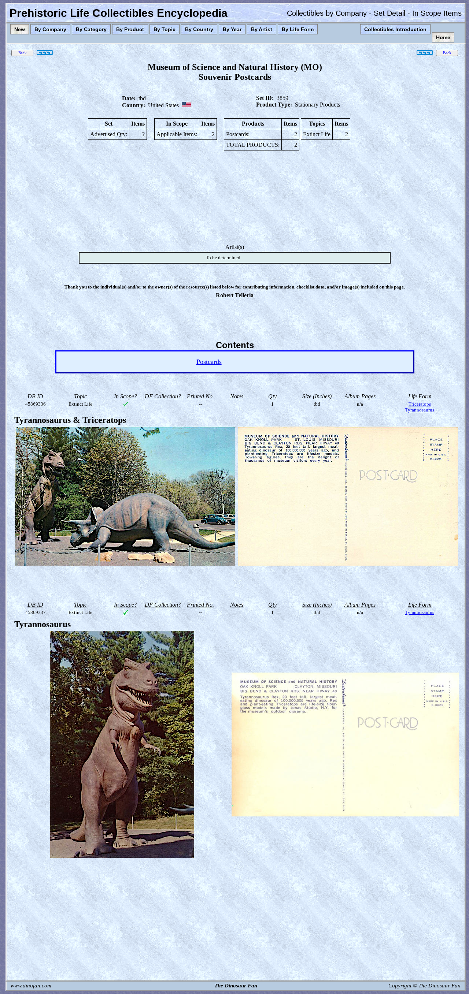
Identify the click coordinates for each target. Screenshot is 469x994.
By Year (232, 29)
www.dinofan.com (31, 986)
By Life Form (298, 29)
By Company (50, 29)
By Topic (165, 29)
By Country (199, 29)
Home (443, 37)
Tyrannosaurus (419, 410)
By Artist (261, 29)
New (19, 29)
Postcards (209, 361)
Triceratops (420, 404)
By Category (91, 29)
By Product (130, 29)
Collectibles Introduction (395, 29)
